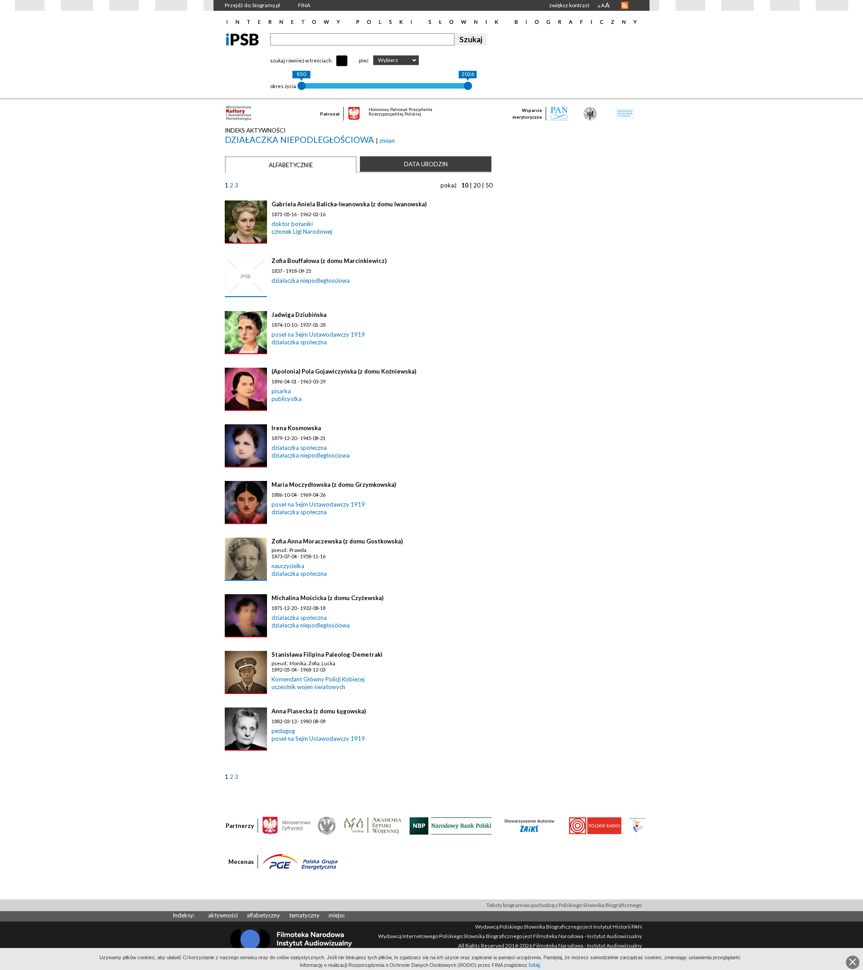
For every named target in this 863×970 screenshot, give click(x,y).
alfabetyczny (263, 915)
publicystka (286, 398)
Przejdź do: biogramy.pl (252, 5)
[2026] (468, 86)
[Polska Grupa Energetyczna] (300, 861)
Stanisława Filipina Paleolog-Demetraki (327, 654)
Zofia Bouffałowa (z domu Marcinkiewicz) (329, 260)
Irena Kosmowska (296, 428)
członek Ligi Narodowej (301, 231)
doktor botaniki (292, 223)
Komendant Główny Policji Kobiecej (318, 679)
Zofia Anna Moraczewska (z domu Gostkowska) (337, 541)
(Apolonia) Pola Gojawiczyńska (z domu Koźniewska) (343, 371)
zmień (387, 140)
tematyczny (304, 915)
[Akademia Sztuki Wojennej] (372, 825)
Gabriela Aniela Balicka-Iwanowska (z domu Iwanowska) (349, 204)
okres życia (283, 86)
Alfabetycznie (291, 165)
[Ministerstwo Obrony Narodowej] (327, 825)
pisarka (281, 391)
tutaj (534, 964)
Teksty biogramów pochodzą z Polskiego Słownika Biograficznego (564, 905)
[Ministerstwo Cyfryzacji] (286, 825)
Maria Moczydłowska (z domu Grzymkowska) (333, 484)
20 (476, 185)
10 (464, 185)
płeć (364, 60)
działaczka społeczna (299, 342)
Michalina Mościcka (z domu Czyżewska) (327, 597)
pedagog (283, 730)
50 (489, 185)
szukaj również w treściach (301, 60)
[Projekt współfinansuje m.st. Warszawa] (637, 825)
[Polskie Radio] (595, 825)
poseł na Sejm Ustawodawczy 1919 (318, 334)
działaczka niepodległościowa (300, 139)
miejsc (337, 915)
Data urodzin (426, 164)
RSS (624, 5)
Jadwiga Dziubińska (298, 314)
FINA (304, 5)
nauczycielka (287, 566)
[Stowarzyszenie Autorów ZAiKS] (530, 825)
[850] (302, 86)
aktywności (223, 915)
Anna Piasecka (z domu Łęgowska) (318, 711)
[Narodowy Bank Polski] (450, 825)
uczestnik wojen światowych (308, 686)
